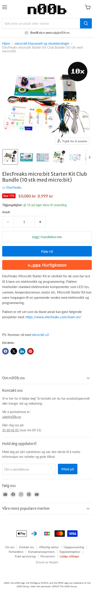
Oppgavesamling (74, 547)
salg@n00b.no (11, 417)
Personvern (47, 556)
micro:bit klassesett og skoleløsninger (42, 43)
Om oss (9, 547)
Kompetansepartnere (41, 551)
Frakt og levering (25, 556)
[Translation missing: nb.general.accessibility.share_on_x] (13, 351)
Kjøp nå (47, 251)
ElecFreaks (14, 187)
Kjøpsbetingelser (69, 551)
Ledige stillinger (69, 556)
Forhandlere (16, 551)
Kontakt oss (26, 547)
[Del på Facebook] (5, 351)
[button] (10, 156)
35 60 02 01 (10, 430)
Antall (6, 212)
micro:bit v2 (40, 335)
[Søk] (86, 23)
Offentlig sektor (49, 547)
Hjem (6, 43)
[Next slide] (89, 157)
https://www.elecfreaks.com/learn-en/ (53, 317)
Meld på (67, 469)
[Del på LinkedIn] (22, 351)
